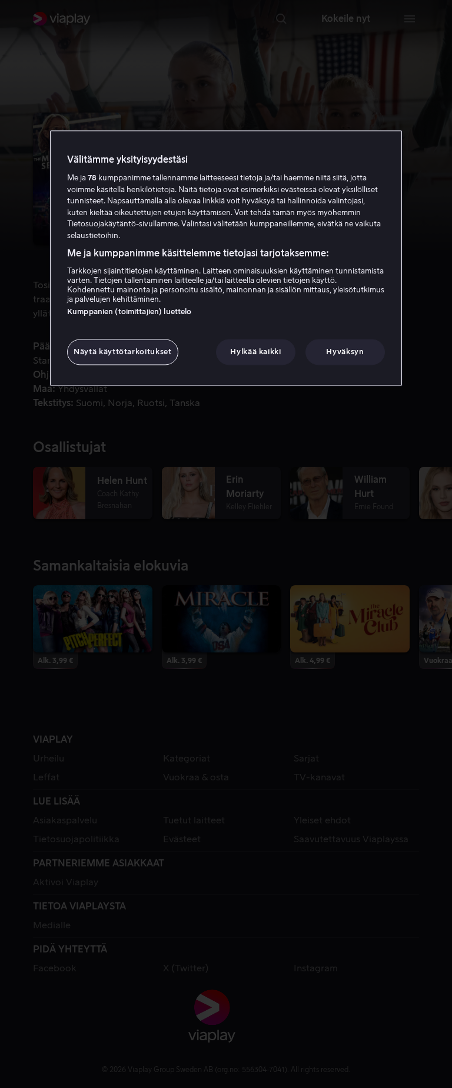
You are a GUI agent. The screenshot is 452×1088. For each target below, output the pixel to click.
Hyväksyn (345, 351)
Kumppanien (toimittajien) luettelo (129, 311)
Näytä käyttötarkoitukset (123, 351)
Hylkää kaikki (255, 351)
